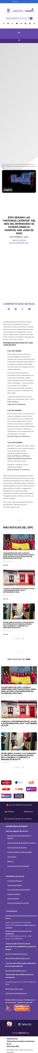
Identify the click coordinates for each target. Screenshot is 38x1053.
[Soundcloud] (21, 23)
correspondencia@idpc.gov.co (15, 971)
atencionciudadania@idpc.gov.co (16, 954)
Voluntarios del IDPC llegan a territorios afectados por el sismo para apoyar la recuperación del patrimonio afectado (18, 555)
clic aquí (17, 507)
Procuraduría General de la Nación (18, 890)
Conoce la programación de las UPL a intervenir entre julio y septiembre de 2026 (19, 590)
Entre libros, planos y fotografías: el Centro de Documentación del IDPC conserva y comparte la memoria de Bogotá (18, 625)
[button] (19, 32)
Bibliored (10, 861)
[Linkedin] (30, 23)
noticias (22, 240)
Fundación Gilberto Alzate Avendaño (19, 852)
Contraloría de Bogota (14, 881)
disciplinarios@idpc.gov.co (14, 989)
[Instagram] (4, 23)
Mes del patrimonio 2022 (19, 243)
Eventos (8, 164)
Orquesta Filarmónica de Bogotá (18, 866)
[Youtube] (17, 23)
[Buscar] (31, 18)
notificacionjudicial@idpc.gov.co (16, 993)
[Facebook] (8, 23)
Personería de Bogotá (14, 885)
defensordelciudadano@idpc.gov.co (17, 958)
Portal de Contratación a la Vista (18, 903)
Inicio (3, 164)
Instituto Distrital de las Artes (17, 847)
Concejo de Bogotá (13, 894)
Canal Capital (11, 857)
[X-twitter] (12, 23)
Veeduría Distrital (13, 898)
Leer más (5, 565)
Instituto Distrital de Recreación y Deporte (21, 843)
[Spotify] (25, 23)
